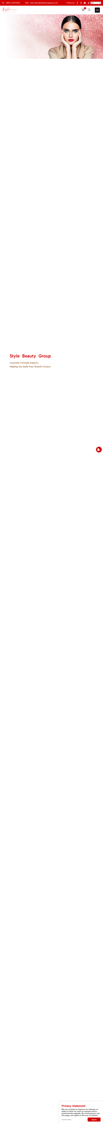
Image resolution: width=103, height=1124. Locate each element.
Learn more (66, 1119)
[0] (82, 9)
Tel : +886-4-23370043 (11, 3)
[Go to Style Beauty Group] (9, 10)
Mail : (41, 3)
